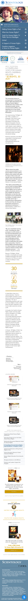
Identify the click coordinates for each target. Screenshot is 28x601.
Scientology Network (17, 587)
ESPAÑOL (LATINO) (11, 574)
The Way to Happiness (12, 62)
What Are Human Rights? (10, 32)
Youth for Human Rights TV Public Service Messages (11, 36)
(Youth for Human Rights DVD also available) (14, 496)
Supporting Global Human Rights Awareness (12, 434)
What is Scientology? (14, 588)
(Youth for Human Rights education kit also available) (14, 554)
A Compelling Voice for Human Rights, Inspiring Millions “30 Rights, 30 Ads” (13, 446)
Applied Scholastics (20, 61)
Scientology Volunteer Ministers (17, 590)
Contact (14, 582)
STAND (4, 592)
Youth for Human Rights (14, 594)
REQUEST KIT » (14, 550)
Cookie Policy (10, 599)
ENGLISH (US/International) (7, 571)
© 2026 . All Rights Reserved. (13, 598)
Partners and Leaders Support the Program (12, 463)
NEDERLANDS (7, 573)
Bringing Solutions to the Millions (12, 459)
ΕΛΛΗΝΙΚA (5, 575)
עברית (12, 572)
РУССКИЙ (20, 572)
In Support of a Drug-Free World (16, 593)
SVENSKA (4, 574)
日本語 (16, 572)
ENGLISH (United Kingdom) (19, 571)
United (4, 40)
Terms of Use (16, 599)
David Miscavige (10, 589)
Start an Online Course (6, 590)
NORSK (20, 573)
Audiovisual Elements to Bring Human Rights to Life (13, 449)
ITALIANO (9, 575)
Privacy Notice (4, 599)
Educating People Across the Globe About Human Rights (12, 438)
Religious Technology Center (19, 589)
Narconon (22, 592)
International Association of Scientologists (10, 591)
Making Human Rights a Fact (11, 29)
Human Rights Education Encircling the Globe (13, 457)
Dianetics (10, 587)
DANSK (3, 572)
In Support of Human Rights (11, 43)
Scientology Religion (6, 588)
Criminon (17, 592)
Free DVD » (14, 491)
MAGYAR (16, 573)
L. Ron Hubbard (5, 579)
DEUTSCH (12, 573)
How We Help (4, 62)
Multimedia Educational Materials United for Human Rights (14, 442)
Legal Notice (22, 599)
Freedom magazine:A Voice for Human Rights (10, 47)
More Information (9, 582)
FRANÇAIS (8, 572)
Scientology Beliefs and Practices (15, 579)
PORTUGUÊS (15, 575)
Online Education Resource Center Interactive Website (12, 453)
